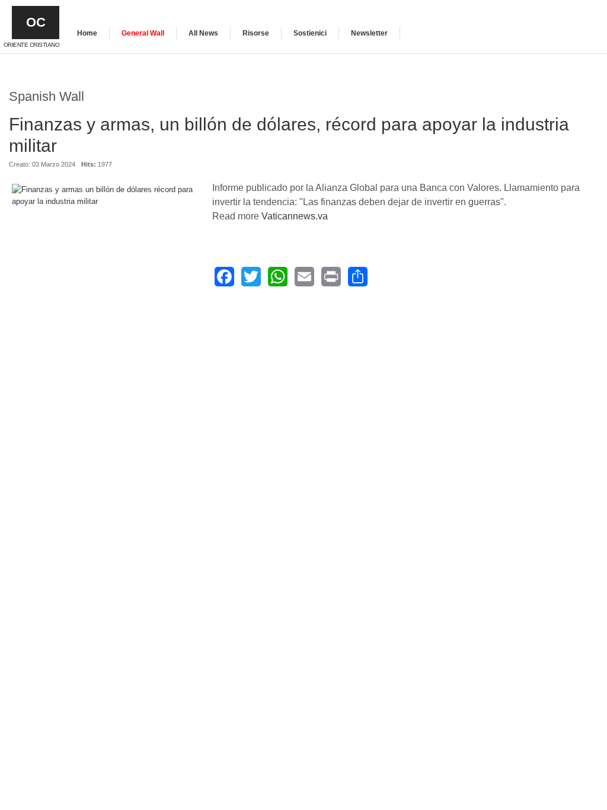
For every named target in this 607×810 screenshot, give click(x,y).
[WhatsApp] (278, 276)
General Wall (143, 33)
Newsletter (369, 33)
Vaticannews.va (294, 216)
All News (203, 33)
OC (36, 22)
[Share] (358, 276)
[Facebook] (224, 276)
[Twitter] (251, 276)
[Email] (304, 276)
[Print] (331, 276)
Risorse (255, 33)
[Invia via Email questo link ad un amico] (591, 170)
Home (87, 33)
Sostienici (310, 33)
